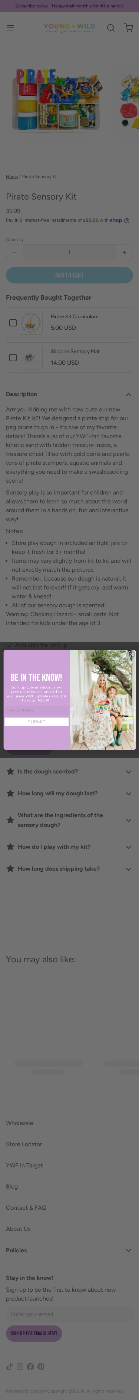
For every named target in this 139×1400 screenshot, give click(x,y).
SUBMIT (36, 721)
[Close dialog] (131, 654)
